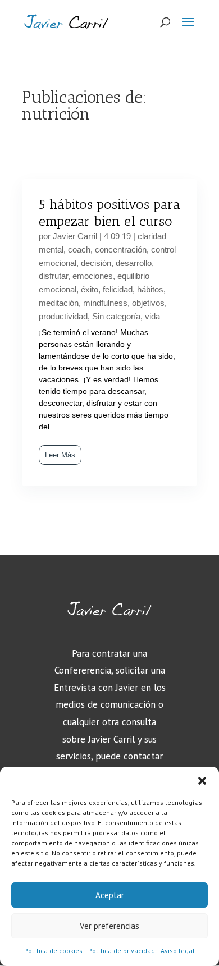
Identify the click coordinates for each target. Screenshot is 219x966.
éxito (89, 289)
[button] (202, 780)
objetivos (148, 303)
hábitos (150, 289)
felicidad (118, 289)
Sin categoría (116, 316)
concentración (121, 249)
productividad (63, 316)
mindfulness (105, 303)
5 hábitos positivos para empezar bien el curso (109, 212)
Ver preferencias (109, 926)
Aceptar (109, 895)
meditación (59, 303)
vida (152, 316)
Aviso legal (178, 950)
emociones (92, 276)
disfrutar (53, 276)
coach (79, 249)
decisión (96, 263)
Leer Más (60, 455)
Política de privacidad (121, 950)
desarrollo (134, 263)
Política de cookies (53, 950)
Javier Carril (75, 236)
